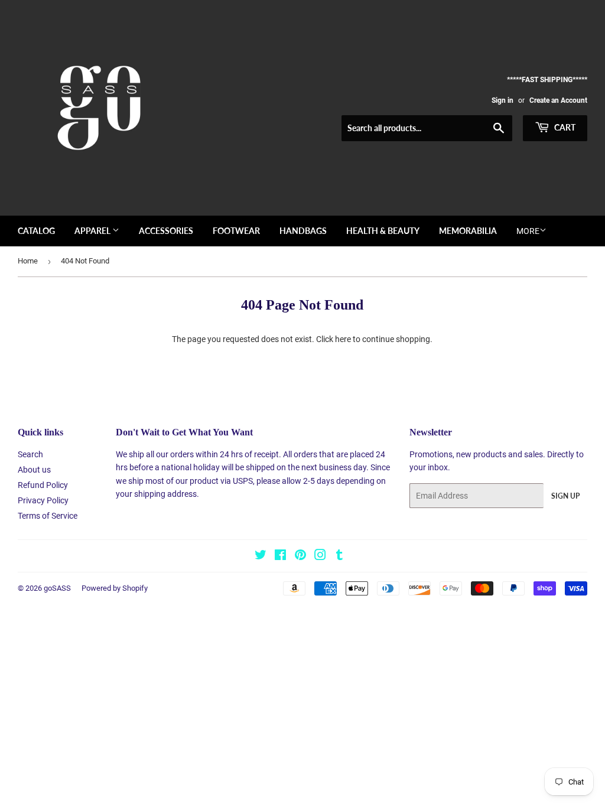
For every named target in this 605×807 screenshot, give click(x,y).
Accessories (166, 231)
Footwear (236, 231)
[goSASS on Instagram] (320, 556)
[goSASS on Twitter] (260, 556)
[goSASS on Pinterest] (300, 556)
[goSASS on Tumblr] (339, 556)
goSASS (57, 588)
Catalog (36, 231)
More (527, 231)
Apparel (93, 231)
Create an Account (558, 100)
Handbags (303, 231)
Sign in (502, 100)
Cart (563, 127)
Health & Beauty (382, 231)
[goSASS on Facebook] (280, 556)
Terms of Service (47, 515)
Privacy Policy (43, 500)
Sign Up (565, 496)
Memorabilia (468, 231)
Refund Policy (43, 485)
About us (34, 469)
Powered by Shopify (115, 588)
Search (30, 454)
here (343, 339)
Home (28, 260)
